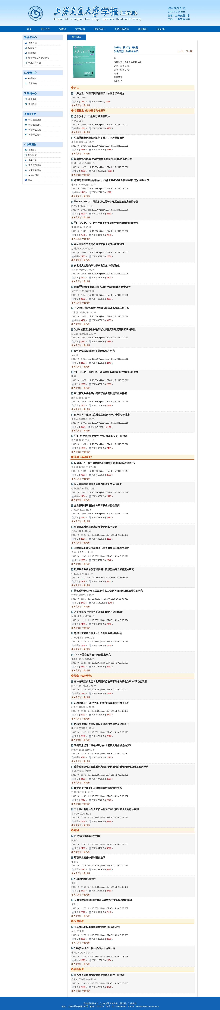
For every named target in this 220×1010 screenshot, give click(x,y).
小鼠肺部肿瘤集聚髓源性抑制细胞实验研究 (97, 927)
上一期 (180, 51)
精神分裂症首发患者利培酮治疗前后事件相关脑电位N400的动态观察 (110, 681)
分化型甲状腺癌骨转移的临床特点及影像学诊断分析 (101, 308)
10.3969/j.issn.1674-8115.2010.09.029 (110, 732)
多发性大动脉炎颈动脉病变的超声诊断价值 (97, 265)
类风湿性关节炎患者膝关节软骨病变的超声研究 (99, 244)
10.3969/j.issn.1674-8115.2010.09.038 (110, 935)
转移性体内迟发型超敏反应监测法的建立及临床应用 (101, 724)
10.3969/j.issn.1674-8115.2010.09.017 (110, 471)
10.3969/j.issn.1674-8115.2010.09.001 (110, 124)
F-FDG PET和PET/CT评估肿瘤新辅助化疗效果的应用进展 (106, 372)
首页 (29, 29)
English (161, 29)
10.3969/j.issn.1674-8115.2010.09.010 (110, 316)
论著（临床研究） (122, 70)
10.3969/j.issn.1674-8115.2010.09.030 (110, 753)
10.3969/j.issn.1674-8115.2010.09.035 (110, 865)
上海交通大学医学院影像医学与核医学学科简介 (99, 93)
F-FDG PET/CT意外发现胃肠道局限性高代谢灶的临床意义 (106, 223)
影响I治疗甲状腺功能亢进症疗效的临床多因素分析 (102, 287)
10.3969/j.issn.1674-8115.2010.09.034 (110, 844)
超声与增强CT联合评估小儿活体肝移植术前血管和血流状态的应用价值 (111, 180)
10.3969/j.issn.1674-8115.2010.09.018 (110, 492)
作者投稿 (32, 43)
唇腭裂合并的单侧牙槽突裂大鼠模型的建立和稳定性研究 (104, 569)
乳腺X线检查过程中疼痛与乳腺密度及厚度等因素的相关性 (105, 329)
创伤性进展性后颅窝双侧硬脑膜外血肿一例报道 (99, 975)
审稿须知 (32, 78)
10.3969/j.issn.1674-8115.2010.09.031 (110, 775)
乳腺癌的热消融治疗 (85, 879)
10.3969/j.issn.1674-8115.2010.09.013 (110, 380)
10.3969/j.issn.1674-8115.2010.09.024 (110, 620)
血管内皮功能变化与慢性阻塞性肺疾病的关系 (98, 788)
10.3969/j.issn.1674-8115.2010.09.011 (110, 337)
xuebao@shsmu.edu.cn (147, 1006)
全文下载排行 (34, 170)
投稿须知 (32, 48)
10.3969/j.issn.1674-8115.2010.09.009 (110, 295)
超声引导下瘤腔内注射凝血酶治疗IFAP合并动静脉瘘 (102, 414)
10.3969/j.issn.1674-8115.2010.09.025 (110, 641)
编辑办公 (32, 99)
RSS (30, 180)
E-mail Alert (33, 175)
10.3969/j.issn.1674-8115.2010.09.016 (110, 444)
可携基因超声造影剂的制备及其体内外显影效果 (99, 137)
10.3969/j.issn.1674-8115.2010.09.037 (110, 908)
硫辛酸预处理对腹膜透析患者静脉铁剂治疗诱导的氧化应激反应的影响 (111, 766)
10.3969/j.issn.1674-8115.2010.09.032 (110, 796)
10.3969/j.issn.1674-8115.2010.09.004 (110, 188)
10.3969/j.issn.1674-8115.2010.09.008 (110, 273)
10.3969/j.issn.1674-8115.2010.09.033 (110, 817)
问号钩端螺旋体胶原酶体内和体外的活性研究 (98, 484)
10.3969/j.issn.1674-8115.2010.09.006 (110, 231)
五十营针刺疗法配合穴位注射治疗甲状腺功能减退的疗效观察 (106, 809)
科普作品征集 (34, 129)
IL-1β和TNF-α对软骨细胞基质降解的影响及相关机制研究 (104, 463)
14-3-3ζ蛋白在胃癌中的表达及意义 (92, 654)
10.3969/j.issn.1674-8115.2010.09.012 (110, 359)
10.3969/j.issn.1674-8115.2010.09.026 (110, 663)
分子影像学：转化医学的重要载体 (92, 116)
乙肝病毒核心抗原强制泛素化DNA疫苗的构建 (98, 612)
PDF (93, 101)
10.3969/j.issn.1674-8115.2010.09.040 (110, 983)
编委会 (62, 29)
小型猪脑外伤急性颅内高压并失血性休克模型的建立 (101, 548)
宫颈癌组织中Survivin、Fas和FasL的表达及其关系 (101, 702)
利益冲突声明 (34, 63)
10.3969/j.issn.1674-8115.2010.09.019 (110, 513)
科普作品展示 (34, 134)
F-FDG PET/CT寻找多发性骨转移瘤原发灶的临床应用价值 (106, 201)
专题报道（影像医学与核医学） (128, 62)
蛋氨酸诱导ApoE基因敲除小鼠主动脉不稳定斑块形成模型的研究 (108, 590)
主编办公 (32, 104)
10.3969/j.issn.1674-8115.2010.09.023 (110, 599)
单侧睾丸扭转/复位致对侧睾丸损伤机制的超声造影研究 (103, 159)
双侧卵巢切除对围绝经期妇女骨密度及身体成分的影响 (103, 745)
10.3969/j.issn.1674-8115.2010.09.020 (110, 535)
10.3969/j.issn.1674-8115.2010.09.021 (110, 556)
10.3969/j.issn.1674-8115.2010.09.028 (110, 711)
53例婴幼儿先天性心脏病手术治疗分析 (94, 948)
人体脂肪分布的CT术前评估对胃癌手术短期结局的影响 (103, 900)
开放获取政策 (122, 29)
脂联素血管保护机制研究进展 (89, 857)
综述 (116, 73)
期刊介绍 (45, 29)
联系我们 (143, 29)
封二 (116, 58)
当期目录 (32, 150)
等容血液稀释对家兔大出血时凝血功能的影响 (98, 633)
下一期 (189, 51)
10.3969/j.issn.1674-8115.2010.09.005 (110, 210)
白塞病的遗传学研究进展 (87, 836)
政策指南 (99, 29)
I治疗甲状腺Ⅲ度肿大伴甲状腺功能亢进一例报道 (100, 436)
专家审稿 (33, 83)
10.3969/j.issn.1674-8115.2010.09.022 (109, 577)
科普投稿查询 (34, 124)
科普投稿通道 (34, 120)
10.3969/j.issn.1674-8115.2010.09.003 (110, 167)
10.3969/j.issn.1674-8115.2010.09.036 (110, 887)
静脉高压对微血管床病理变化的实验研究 (95, 526)
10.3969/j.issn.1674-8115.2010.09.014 (110, 401)
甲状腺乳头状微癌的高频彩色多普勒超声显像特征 (100, 393)
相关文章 (75, 105)
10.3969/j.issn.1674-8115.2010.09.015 (110, 423)
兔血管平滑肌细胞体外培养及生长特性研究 (97, 505)
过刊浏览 (32, 155)
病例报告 (118, 81)
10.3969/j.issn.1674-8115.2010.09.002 (110, 146)
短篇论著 (118, 77)
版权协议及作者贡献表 (38, 58)
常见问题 (80, 29)
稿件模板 (32, 53)
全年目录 (32, 160)
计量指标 (86, 105)
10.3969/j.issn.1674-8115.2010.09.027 (110, 689)
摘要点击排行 (34, 165)
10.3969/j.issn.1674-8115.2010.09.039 (110, 956)
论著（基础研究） (122, 66)
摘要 (76, 101)
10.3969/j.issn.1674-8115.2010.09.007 (110, 252)
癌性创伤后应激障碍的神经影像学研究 (94, 350)
